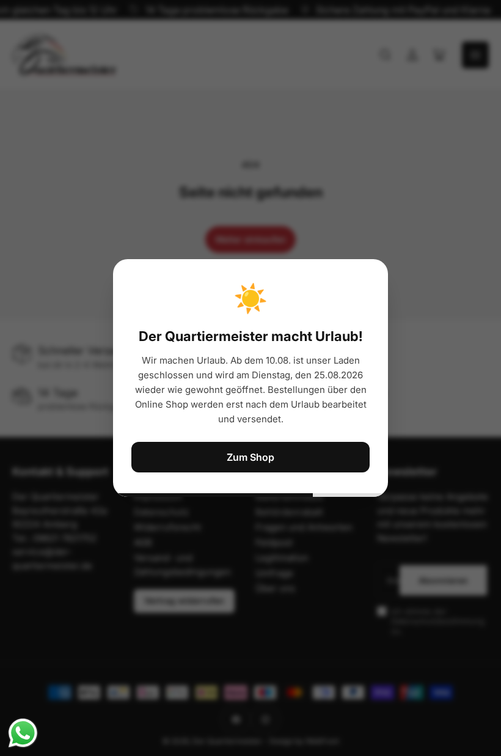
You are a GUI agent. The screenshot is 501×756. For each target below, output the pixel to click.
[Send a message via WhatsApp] (23, 733)
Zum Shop (250, 457)
